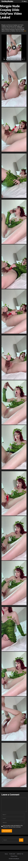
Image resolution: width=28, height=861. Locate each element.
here (25, 31)
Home (6, 854)
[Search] (21, 840)
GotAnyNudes (7, 1)
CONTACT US (20, 854)
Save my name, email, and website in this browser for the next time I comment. (13, 826)
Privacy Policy (14, 856)
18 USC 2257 (12, 854)
